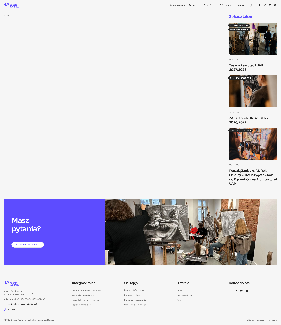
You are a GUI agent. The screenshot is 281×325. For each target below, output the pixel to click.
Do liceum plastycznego (135, 305)
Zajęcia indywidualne (81, 305)
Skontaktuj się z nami (26, 245)
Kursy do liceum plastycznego (85, 300)
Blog (179, 300)
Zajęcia (192, 5)
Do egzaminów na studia (135, 290)
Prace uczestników (185, 295)
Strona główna (177, 5)
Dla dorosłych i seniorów (135, 300)
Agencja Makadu (46, 320)
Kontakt (241, 5)
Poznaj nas (181, 290)
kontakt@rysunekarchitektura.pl (22, 304)
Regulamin (272, 320)
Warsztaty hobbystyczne (83, 295)
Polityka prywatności (255, 320)
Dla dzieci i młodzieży (133, 295)
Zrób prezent (226, 5)
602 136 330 (13, 309)
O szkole (208, 5)
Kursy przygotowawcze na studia (86, 290)
